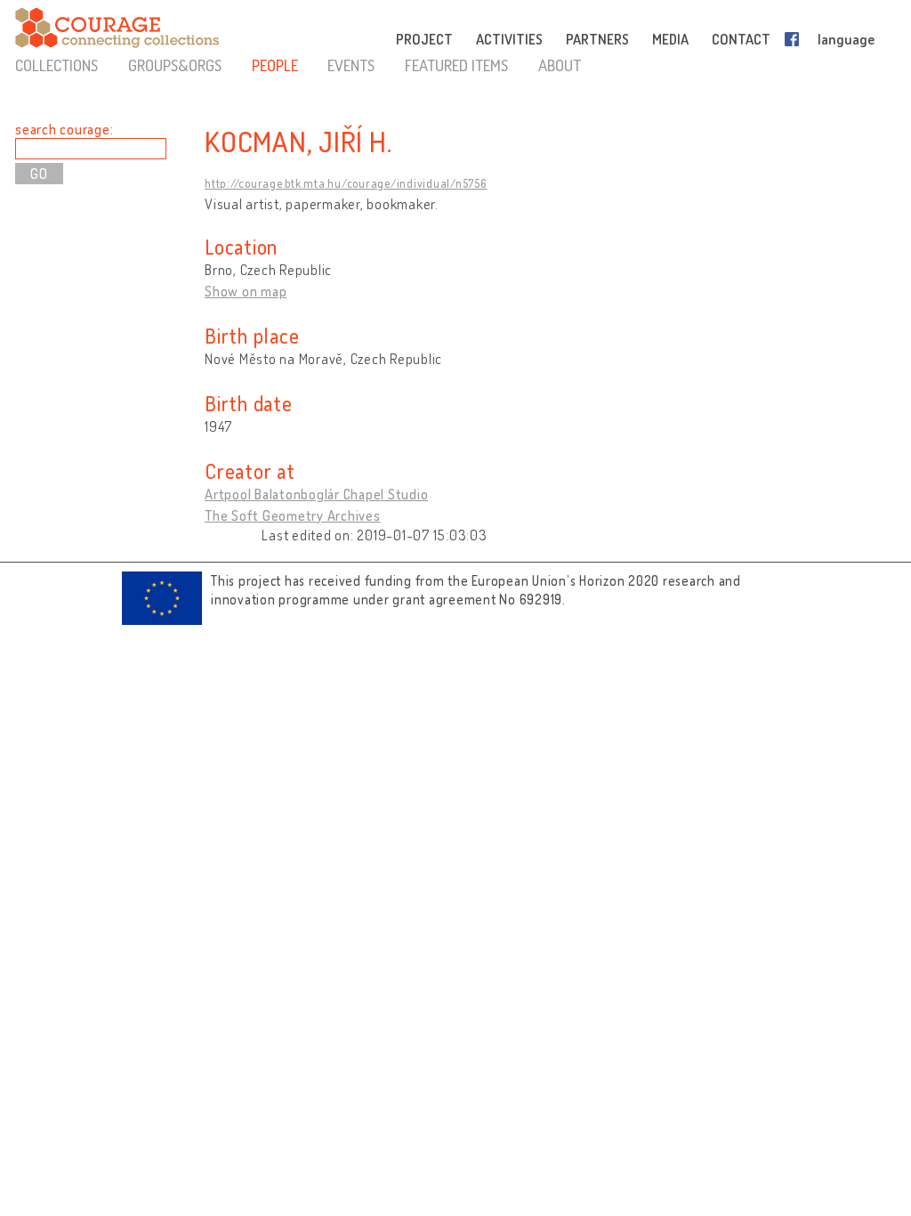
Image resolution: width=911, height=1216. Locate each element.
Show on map (245, 291)
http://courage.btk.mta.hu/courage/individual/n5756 (346, 183)
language (846, 39)
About (559, 65)
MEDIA (670, 39)
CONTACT (741, 39)
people (275, 65)
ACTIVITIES (509, 39)
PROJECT (424, 39)
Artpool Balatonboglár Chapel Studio (316, 494)
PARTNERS (597, 39)
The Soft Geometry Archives (293, 515)
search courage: (64, 129)
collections (56, 65)
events (351, 65)
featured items (456, 65)
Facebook (795, 39)
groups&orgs (175, 65)
